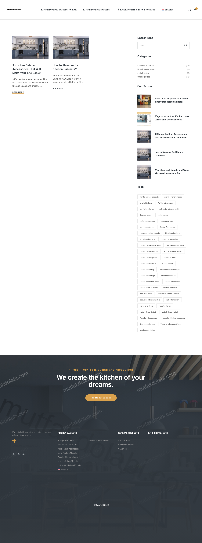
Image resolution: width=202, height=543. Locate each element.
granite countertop (147, 227)
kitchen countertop (147, 269)
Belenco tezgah (146, 215)
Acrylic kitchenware (165, 203)
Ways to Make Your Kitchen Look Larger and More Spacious (172, 118)
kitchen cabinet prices (148, 257)
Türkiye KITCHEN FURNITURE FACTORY (69, 442)
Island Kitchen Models (68, 461)
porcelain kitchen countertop (174, 318)
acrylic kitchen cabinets (98, 440)
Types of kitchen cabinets (171, 324)
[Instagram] (14, 454)
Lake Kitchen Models (67, 452)
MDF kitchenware (172, 299)
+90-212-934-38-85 (26, 446)
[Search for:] (163, 45)
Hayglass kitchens (172, 233)
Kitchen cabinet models (68, 448)
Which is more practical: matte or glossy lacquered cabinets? (172, 100)
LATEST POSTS (95, 433)
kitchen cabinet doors (175, 245)
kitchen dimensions (172, 281)
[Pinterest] (18, 454)
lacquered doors (146, 293)
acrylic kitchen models (173, 196)
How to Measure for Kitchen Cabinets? (65, 67)
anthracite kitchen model (169, 209)
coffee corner (163, 215)
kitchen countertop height (170, 269)
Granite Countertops (167, 227)
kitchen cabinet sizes (148, 263)
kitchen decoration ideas (149, 281)
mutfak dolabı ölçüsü (148, 312)
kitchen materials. (170, 287)
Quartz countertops (147, 324)
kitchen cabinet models (173, 251)
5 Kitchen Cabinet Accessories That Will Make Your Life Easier (26, 69)
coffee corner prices (147, 221)
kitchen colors (167, 263)
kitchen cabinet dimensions (150, 245)
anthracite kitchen (147, 209)
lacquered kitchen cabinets (168, 293)
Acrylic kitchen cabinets (149, 196)
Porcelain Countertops (148, 318)
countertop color (167, 221)
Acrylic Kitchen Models (68, 456)
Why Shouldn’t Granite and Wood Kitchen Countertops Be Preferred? (172, 171)
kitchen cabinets (169, 257)
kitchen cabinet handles (149, 251)
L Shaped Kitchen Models (69, 465)
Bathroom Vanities (126, 444)
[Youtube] (23, 454)
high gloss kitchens (147, 239)
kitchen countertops (147, 275)
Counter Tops (124, 440)
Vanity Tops (123, 448)
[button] (101, 397)
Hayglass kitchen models (150, 233)
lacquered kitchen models (150, 299)
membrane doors (146, 305)
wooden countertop (147, 330)
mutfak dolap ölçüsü (170, 312)
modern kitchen (165, 305)
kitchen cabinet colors (169, 239)
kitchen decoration (168, 275)
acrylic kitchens (146, 203)
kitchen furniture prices (149, 287)
